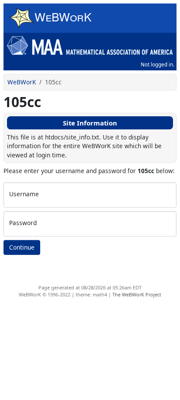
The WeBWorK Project (136, 294)
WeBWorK (21, 82)
